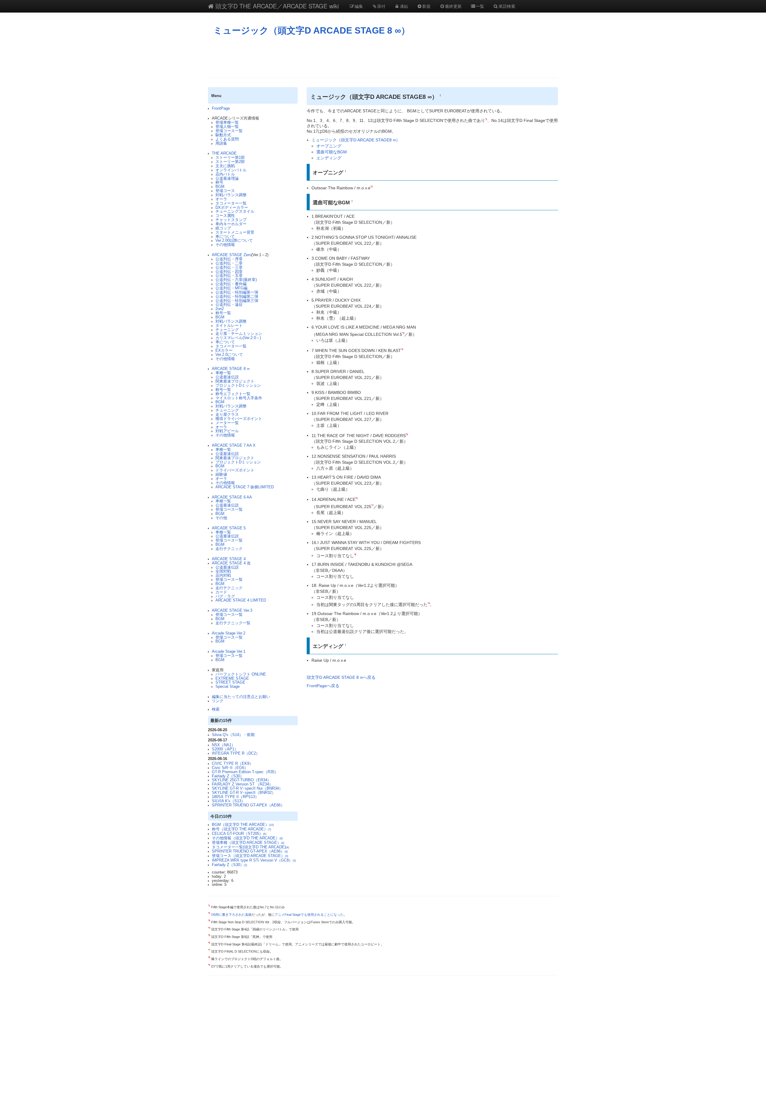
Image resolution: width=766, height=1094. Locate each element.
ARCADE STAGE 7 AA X (234, 445)
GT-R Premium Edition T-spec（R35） (245, 772)
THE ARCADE (224, 153)
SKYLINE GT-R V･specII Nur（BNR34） (247, 788)
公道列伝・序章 (229, 259)
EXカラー (223, 350)
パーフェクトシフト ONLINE (240, 674)
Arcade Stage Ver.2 (228, 633)
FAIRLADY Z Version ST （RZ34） (242, 784)
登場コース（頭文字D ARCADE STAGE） (250, 856)
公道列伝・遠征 (229, 305)
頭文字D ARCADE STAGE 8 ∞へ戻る (341, 677)
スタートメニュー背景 (234, 232)
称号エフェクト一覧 (232, 394)
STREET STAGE (230, 682)
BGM (219, 187)
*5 (407, 434)
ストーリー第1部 (230, 157)
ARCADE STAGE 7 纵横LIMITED (244, 487)
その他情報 (225, 245)
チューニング (227, 330)
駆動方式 (223, 135)
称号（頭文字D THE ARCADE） (241, 829)
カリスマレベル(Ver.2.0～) (238, 338)
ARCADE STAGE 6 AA (232, 497)
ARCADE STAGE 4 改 (231, 563)
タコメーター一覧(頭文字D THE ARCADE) (250, 847)
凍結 (404, 6)
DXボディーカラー (231, 207)
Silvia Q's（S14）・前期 (233, 735)
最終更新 (453, 6)
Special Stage (227, 686)
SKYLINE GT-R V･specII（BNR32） (244, 793)
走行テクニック (229, 549)
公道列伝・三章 (229, 267)
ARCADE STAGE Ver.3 (232, 610)
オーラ (221, 199)
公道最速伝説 (227, 377)
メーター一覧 (227, 423)
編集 (359, 6)
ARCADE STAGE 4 (229, 559)
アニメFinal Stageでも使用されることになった (309, 914)
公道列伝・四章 (229, 272)
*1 (486, 119)
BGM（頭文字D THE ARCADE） (243, 825)
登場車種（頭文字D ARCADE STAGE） (248, 843)
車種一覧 (223, 373)
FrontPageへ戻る (323, 685)
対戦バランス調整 (231, 195)
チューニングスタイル (234, 211)
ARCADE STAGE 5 (229, 528)
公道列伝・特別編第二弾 (236, 296)
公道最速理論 (227, 178)
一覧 (480, 6)
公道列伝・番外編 (231, 284)
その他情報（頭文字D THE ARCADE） (247, 838)
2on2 (219, 309)
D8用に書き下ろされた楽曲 (231, 914)
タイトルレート (229, 326)
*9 (429, 603)
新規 (426, 6)
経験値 (221, 474)
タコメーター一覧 (231, 203)
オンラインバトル (231, 170)
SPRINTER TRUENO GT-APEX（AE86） (248, 805)
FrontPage (221, 108)
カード (221, 592)
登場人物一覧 (227, 127)
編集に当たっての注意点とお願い (241, 697)
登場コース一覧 (229, 131)
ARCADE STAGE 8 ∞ (231, 369)
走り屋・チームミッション (238, 334)
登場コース (225, 191)
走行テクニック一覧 (232, 623)
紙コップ (223, 228)
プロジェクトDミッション (238, 385)
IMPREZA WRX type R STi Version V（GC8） (254, 860)
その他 (221, 518)
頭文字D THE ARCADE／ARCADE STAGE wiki (276, 5)
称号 (219, 182)
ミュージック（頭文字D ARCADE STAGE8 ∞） (355, 139)
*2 (371, 186)
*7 (372, 505)
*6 (356, 498)
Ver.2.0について (229, 355)
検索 (216, 709)
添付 (381, 6)
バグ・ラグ (225, 596)
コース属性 (225, 216)
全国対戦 (223, 571)
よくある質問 (227, 139)
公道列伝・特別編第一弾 (236, 292)
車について (225, 237)
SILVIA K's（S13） (228, 801)
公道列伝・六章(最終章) (236, 280)
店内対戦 (223, 575)
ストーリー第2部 (230, 162)
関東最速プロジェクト (234, 381)
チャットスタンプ (231, 220)
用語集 (221, 143)
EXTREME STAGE (232, 678)
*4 (402, 349)
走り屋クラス (227, 414)
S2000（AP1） (225, 749)
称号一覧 (223, 313)
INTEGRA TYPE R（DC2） (236, 753)
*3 (403, 333)
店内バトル (225, 174)
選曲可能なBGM (331, 151)
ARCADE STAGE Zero (231, 255)
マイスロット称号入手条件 (238, 398)
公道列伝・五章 (229, 276)
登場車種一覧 (227, 122)
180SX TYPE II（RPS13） (235, 797)
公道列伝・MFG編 (231, 288)
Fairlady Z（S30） (228, 776)
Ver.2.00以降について (234, 240)
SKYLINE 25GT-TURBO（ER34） (241, 780)
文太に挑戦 (225, 166)
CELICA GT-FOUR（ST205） (239, 834)
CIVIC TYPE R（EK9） (232, 763)
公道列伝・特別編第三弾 (236, 301)
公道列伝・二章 (229, 263)
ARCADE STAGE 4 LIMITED (240, 600)
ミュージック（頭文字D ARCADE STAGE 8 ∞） (311, 30)
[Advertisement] (383, 56)
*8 (355, 554)
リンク (218, 701)
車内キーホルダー (231, 224)
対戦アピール (227, 431)
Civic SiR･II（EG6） (230, 768)
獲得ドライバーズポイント (238, 419)
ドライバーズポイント (234, 470)
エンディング (328, 157)
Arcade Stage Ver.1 (228, 651)
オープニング (328, 145)
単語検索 (506, 6)
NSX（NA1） (223, 745)
